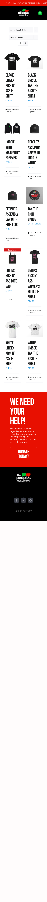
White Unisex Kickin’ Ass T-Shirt (10, 353)
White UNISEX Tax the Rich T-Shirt (33, 353)
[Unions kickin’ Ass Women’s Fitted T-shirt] (34, 257)
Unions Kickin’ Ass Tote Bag (11, 278)
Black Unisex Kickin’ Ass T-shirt (10, 86)
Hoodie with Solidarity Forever (13, 150)
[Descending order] (36, 29)
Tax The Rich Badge (33, 214)
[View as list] (25, 43)
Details (16, 109)
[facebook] (16, 500)
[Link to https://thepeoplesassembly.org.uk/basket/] (40, 13)
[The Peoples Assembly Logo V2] (23, 8)
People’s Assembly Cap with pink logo (12, 217)
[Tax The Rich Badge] (34, 195)
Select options (9, 110)
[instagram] (30, 500)
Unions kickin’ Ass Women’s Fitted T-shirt (34, 284)
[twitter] (23, 500)
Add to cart (32, 177)
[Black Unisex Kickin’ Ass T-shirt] (12, 61)
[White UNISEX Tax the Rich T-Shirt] (34, 329)
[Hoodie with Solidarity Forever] (12, 128)
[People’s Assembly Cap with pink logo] (12, 195)
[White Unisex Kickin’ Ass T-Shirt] (12, 329)
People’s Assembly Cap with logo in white (34, 153)
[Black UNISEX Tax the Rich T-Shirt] (34, 61)
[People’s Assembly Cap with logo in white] (34, 128)
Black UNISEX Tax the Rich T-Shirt (33, 86)
